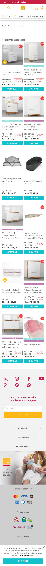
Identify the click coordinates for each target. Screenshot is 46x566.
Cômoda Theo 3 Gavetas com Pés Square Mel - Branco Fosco (11, 126)
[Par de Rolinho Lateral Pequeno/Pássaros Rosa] (12, 272)
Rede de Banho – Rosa (32, 345)
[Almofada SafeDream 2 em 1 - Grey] (34, 163)
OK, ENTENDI (23, 561)
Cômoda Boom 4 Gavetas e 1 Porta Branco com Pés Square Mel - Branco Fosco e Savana (11, 235)
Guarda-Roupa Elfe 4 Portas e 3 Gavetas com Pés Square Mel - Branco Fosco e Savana (33, 290)
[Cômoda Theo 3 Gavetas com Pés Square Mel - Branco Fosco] (12, 106)
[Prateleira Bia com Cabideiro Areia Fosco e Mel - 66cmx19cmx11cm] (34, 215)
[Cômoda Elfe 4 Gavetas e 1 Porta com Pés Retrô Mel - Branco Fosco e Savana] (12, 324)
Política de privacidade (25, 555)
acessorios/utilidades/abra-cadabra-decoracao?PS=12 (19, 26)
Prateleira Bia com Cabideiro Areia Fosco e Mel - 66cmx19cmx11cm (33, 235)
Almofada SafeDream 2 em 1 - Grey (33, 182)
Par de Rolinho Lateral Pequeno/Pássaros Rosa (11, 291)
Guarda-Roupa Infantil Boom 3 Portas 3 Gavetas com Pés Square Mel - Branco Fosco (33, 127)
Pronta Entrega (37, 16)
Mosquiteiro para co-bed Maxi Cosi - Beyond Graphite (11, 181)
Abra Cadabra (6, 26)
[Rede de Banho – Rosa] (34, 327)
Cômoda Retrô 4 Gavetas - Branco (11, 73)
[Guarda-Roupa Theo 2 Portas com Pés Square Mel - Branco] (34, 52)
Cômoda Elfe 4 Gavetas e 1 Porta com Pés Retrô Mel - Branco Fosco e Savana (11, 344)
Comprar (12, 89)
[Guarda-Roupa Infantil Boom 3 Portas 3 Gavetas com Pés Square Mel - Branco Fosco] (34, 106)
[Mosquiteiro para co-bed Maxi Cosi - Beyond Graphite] (12, 161)
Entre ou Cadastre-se (37, 8)
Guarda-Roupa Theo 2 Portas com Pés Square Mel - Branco (33, 72)
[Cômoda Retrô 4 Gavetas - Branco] (12, 55)
